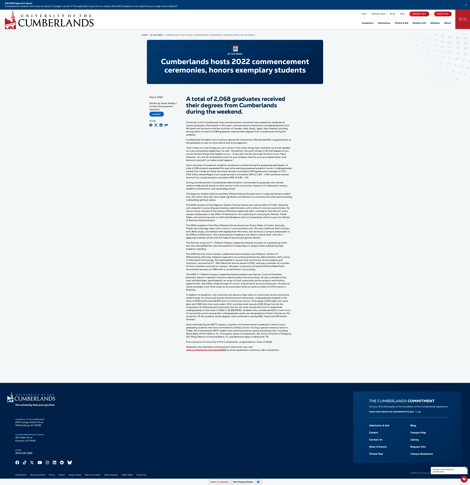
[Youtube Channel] (40, 463)
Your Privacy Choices (243, 482)
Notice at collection (219, 482)
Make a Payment (111, 475)
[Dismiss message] (467, 467)
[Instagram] (47, 463)
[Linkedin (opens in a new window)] (161, 125)
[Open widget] (464, 479)
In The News (156, 35)
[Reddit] (62, 463)
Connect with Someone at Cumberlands (443, 470)
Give (402, 14)
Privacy (52, 475)
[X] (32, 463)
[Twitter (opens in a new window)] (156, 125)
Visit (364, 14)
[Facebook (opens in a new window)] (150, 125)
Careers (373, 432)
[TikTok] (24, 463)
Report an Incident (93, 475)
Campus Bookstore (421, 453)
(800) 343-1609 (23, 452)
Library (414, 439)
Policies (62, 475)
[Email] (166, 125)
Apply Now (442, 14)
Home (145, 35)
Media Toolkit (127, 475)
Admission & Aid (379, 425)
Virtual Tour (378, 14)
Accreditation (21, 475)
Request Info (419, 14)
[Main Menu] (462, 19)
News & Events (378, 446)
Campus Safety (75, 475)
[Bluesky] (69, 463)
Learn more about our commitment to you (391, 411)
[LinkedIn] (54, 463)
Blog (392, 14)
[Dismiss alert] (466, 5)
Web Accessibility (37, 475)
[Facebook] (17, 463)
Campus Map (418, 432)
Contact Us (375, 439)
